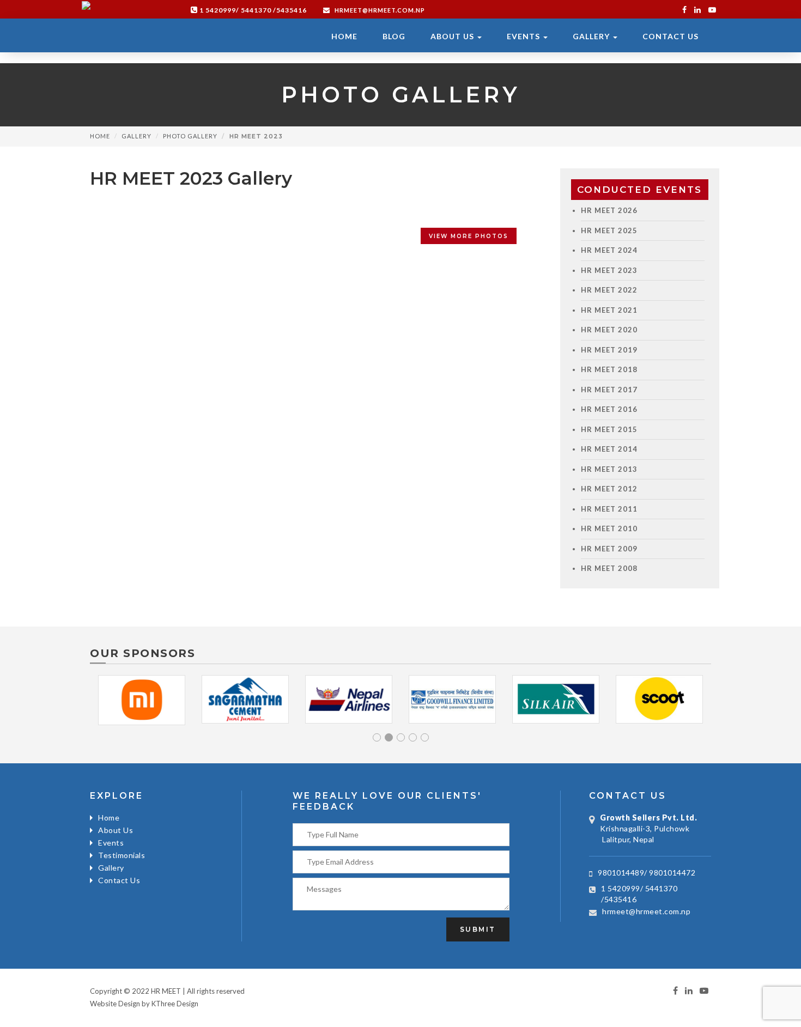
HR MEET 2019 (609, 349)
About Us (453, 36)
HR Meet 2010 (609, 528)
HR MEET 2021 (609, 310)
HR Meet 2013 (609, 469)
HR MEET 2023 (609, 270)
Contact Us (670, 36)
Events (524, 36)
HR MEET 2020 (609, 329)
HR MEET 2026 (609, 210)
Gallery (592, 36)
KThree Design (174, 1003)
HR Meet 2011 (609, 509)
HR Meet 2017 (609, 389)
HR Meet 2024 (609, 250)
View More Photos (468, 236)
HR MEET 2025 (609, 230)
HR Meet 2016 (609, 409)
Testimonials (121, 855)
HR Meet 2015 (609, 429)
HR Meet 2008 (609, 568)
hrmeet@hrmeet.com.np (379, 10)
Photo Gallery (190, 135)
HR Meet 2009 (609, 548)
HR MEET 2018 (609, 369)
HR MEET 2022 (609, 289)
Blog (394, 36)
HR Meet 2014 (609, 449)
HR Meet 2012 (609, 488)
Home (344, 36)
